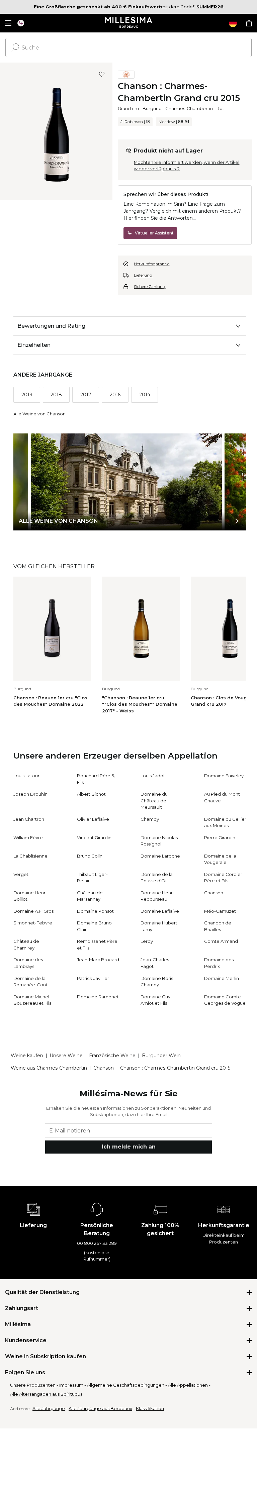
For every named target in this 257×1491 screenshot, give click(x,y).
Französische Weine (112, 1056)
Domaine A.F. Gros (33, 911)
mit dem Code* (114, 6)
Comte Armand (221, 941)
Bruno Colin (89, 856)
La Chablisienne (30, 856)
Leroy (147, 941)
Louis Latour (26, 775)
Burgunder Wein (161, 1056)
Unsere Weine (66, 1056)
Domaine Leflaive (160, 911)
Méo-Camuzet (220, 911)
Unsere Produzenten (33, 1385)
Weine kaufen (27, 1056)
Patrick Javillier (93, 978)
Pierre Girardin (219, 837)
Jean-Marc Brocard (98, 959)
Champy (150, 819)
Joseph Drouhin (30, 794)
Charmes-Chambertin (189, 108)
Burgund (152, 108)
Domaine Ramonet (98, 996)
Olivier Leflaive (93, 819)
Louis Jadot (153, 775)
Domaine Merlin (221, 978)
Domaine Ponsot (95, 911)
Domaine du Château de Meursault (154, 800)
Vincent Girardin (94, 837)
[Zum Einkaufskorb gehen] (249, 23)
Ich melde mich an (129, 1147)
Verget (20, 874)
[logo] (128, 23)
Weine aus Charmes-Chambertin (49, 1068)
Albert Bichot (91, 794)
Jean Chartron (28, 819)
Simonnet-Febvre (32, 922)
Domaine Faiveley (224, 775)
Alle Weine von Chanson (39, 413)
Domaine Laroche (160, 856)
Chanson (213, 892)
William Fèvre (28, 837)
